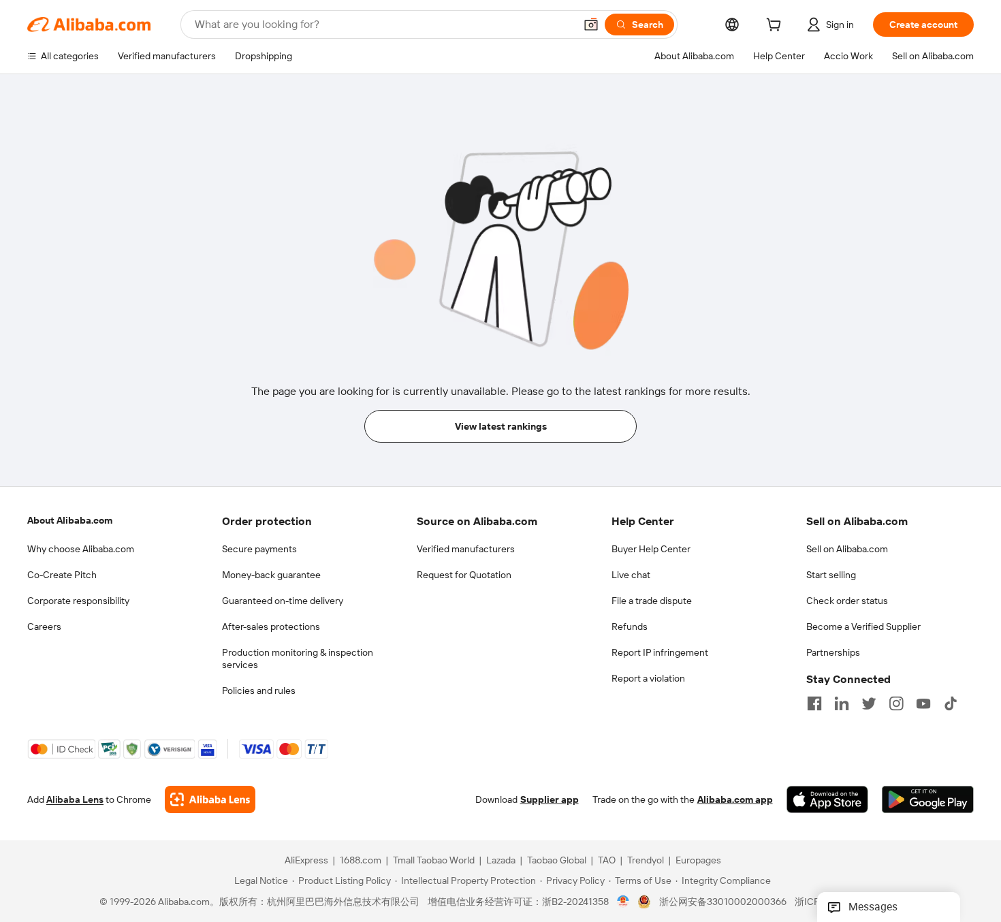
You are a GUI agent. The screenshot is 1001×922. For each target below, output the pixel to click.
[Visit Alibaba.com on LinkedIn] (841, 703)
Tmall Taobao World (434, 860)
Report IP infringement (659, 652)
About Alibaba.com (69, 520)
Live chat (630, 574)
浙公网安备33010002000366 (722, 901)
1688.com (360, 860)
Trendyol (645, 860)
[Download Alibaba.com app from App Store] (827, 799)
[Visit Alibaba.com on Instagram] (896, 703)
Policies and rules (259, 690)
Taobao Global (556, 860)
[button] (591, 24)
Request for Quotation (464, 574)
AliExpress (306, 860)
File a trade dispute (651, 600)
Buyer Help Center (650, 548)
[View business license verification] (623, 901)
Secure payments (259, 548)
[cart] (776, 26)
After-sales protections (271, 626)
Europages (698, 860)
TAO (607, 860)
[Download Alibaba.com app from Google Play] (928, 799)
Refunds (629, 626)
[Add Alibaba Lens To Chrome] (210, 799)
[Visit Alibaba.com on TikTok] (950, 703)
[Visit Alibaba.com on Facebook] (814, 703)
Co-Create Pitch (62, 574)
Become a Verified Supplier (863, 626)
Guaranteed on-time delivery (282, 600)
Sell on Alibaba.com (847, 548)
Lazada (500, 860)
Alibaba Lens (75, 799)
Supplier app (549, 799)
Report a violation (648, 678)
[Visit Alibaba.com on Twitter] (869, 703)
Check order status (847, 600)
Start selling (831, 574)
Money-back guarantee (271, 574)
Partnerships (833, 652)
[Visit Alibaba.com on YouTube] (923, 703)
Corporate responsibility (78, 600)
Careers (44, 626)
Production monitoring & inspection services (297, 658)
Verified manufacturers (466, 548)
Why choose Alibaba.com (80, 548)
